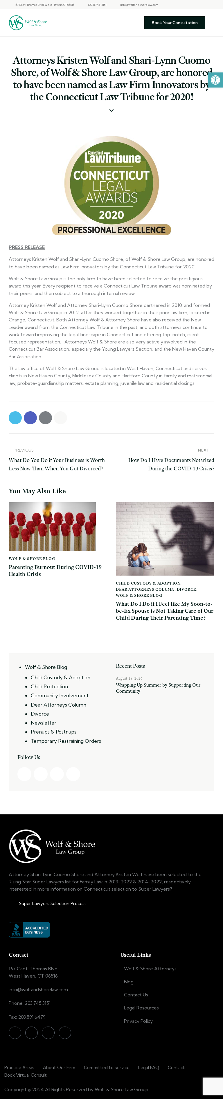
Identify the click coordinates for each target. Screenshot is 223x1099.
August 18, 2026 (129, 678)
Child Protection (49, 686)
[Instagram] (191, 4)
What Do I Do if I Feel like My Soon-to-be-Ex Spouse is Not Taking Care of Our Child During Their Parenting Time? (164, 611)
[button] (215, 80)
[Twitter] (201, 4)
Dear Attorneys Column (145, 589)
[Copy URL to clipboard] (60, 417)
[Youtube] (212, 4)
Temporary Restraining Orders (66, 741)
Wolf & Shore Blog (32, 558)
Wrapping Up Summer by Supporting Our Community (158, 688)
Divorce (186, 589)
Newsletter (43, 723)
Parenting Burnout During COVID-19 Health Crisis (55, 571)
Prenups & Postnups (53, 732)
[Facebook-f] (181, 4)
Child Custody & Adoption (148, 583)
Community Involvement (60, 695)
